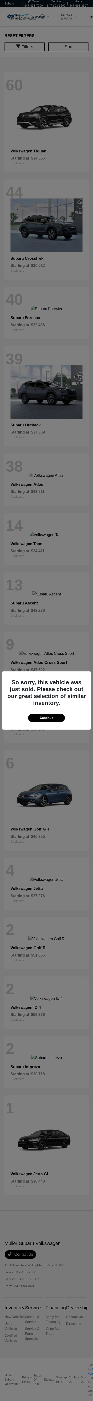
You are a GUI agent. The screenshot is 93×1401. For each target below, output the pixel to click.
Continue (46, 718)
